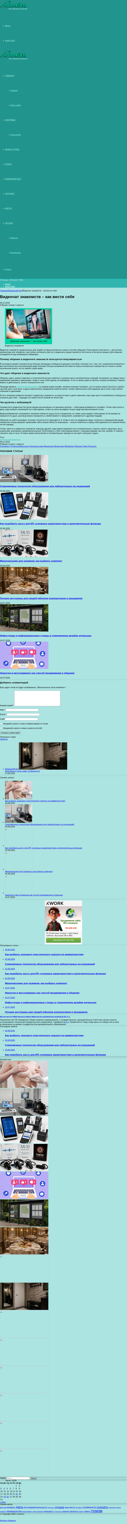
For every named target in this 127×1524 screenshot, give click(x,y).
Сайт (2, 719)
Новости (14, 238)
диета (19, 1507)
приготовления (37, 1511)
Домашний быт (13, 179)
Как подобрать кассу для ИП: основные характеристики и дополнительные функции (50, 523)
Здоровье (10, 120)
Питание (9, 194)
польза (118, 1507)
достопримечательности (35, 1507)
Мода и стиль (12, 149)
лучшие (59, 1507)
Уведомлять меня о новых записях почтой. (22, 728)
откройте (102, 1507)
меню (67, 1507)
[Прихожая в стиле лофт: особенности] (24, 1309)
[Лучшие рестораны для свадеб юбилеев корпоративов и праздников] (24, 593)
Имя (2, 710)
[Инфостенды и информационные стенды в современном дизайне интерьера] (24, 631)
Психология (15, 135)
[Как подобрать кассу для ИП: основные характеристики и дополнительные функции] (24, 519)
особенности (89, 1507)
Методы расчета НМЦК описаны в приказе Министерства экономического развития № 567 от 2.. (35, 1017)
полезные (111, 1507)
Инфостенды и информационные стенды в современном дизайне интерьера (45, 635)
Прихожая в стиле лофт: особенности (22, 771)
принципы (48, 1511)
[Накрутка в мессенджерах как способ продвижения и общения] (24, 668)
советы (87, 1511)
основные (79, 1507)
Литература (15, 253)
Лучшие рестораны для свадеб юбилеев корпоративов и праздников (41, 598)
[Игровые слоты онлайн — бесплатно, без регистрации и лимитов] (24, 1281)
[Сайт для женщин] (14, 9)
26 (8, 1497)
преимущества (14, 1511)
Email (3, 714)
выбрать (11, 1507)
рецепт (66, 1511)
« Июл (3, 1502)
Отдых (8, 164)
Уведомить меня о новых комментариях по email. (25, 724)
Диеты (8, 208)
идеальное (51, 1507)
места (72, 1507)
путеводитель (57, 1511)
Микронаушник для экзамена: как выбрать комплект (31, 561)
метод (66, 1022)
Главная (14, 90)
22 (17, 1494)
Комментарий (7, 705)
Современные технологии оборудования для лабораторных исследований (45, 486)
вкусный (3, 1507)
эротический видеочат (10, 440)
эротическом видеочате (27, 387)
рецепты (74, 1511)
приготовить (27, 1511)
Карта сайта (15, 105)
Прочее (9, 223)
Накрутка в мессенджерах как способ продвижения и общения (37, 673)
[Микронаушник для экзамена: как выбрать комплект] (24, 556)
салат (81, 1511)
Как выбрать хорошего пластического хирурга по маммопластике (35, 801)
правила (3, 1511)
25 (5, 1497)
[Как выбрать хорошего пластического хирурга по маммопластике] (18, 799)
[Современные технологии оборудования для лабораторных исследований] (24, 481)
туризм (96, 1511)
